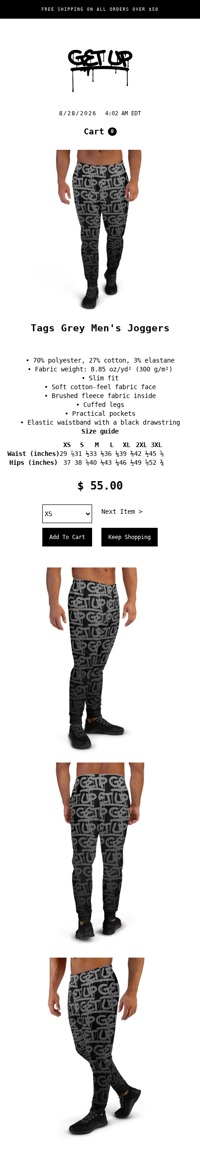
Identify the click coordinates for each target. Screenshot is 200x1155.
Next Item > (121, 511)
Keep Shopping (129, 537)
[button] (100, 131)
